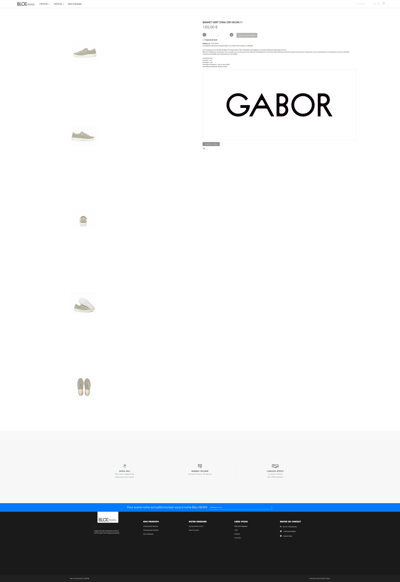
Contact (237, 538)
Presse (237, 534)
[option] (120, 52)
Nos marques (148, 534)
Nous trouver (194, 530)
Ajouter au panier (248, 35)
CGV (236, 530)
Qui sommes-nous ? (196, 526)
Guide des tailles (211, 144)
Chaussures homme (150, 530)
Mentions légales (240, 526)
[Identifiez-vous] (379, 4)
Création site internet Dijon (319, 578)
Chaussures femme (150, 526)
